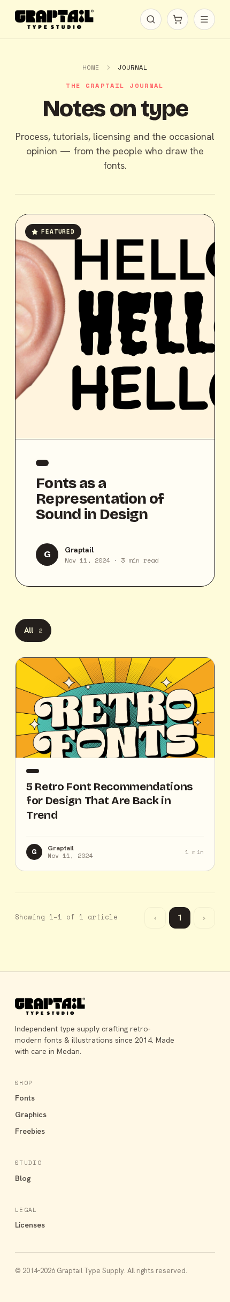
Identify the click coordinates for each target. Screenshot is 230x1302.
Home (90, 67)
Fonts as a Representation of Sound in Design (100, 498)
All (33, 630)
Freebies (30, 1131)
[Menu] (204, 19)
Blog (23, 1178)
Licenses (30, 1225)
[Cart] (177, 19)
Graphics (31, 1114)
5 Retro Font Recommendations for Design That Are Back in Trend (109, 801)
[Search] (151, 19)
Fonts (25, 1098)
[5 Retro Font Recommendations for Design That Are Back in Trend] (115, 707)
